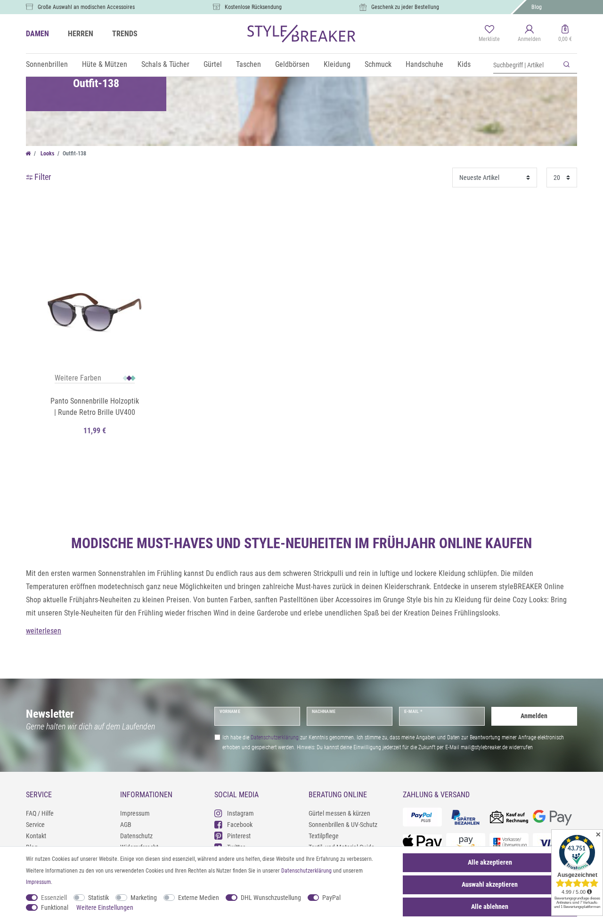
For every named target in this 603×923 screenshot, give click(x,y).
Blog (536, 7)
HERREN (80, 33)
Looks (46, 153)
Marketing (143, 897)
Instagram (240, 813)
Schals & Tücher (165, 64)
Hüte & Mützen (104, 64)
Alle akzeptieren (490, 862)
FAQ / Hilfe (40, 813)
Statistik (98, 897)
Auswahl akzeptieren (490, 884)
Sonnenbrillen (47, 64)
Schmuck (378, 64)
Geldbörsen (292, 64)
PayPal (331, 897)
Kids (464, 64)
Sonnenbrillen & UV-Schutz (343, 824)
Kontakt (36, 836)
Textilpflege (324, 836)
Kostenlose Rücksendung (253, 7)
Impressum (135, 813)
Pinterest (239, 836)
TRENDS (125, 33)
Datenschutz (136, 836)
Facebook (240, 824)
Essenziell (54, 897)
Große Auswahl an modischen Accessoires (86, 7)
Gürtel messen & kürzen (339, 813)
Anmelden (534, 716)
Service (35, 824)
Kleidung (337, 64)
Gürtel (213, 64)
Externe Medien (198, 897)
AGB (125, 824)
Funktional (54, 907)
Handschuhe (424, 64)
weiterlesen (43, 630)
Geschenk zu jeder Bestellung (405, 7)
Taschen (248, 64)
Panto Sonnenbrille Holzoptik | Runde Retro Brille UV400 (94, 407)
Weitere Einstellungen (104, 907)
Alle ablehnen (489, 906)
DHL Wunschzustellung (271, 897)
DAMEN (37, 33)
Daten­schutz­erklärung (306, 870)
